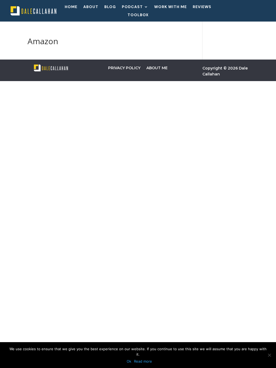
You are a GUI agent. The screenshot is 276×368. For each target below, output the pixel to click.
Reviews (202, 7)
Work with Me (170, 7)
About (90, 7)
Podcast (132, 7)
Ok (129, 361)
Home (71, 7)
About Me (157, 67)
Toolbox (138, 15)
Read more (143, 361)
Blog (110, 7)
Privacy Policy (124, 67)
